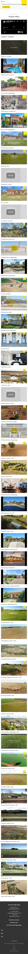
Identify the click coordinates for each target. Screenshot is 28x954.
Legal (14, 947)
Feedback (14, 949)
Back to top (14, 940)
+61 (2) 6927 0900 (14, 911)
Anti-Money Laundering (14, 951)
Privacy (14, 945)
